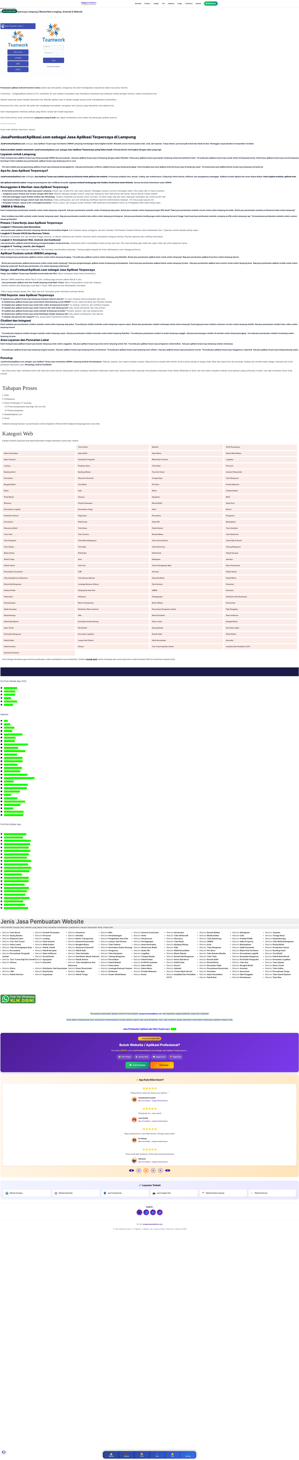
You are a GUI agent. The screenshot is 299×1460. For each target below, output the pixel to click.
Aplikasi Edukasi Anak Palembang (16, 864)
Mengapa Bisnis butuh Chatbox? (16, 775)
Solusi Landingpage (11, 748)
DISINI (173, 1029)
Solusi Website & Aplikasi (13, 768)
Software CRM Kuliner (12, 791)
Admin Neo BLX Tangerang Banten (16, 888)
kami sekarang (96, 1020)
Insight (156, 3)
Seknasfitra (8, 731)
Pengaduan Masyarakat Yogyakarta (16, 871)
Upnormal (7, 698)
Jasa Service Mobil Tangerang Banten (17, 868)
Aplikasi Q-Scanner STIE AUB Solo (16, 881)
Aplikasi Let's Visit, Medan (13, 837)
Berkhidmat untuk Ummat (13, 758)
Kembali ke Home (7, 8)
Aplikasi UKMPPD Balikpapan (14, 885)
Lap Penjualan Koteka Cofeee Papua (17, 844)
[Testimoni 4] (160, 1170)
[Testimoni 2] (146, 1170)
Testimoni (188, 3)
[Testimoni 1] (138, 1170)
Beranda (138, 3)
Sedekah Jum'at (10, 738)
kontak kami (91, 659)
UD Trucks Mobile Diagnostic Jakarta (17, 841)
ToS (163, 3)
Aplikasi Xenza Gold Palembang (16, 908)
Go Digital (7, 795)
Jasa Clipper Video (11, 765)
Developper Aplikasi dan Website (16, 785)
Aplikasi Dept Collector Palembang (16, 854)
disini (194, 370)
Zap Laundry (8, 705)
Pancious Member (10, 701)
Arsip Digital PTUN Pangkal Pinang (16, 848)
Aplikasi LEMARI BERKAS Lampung (16, 878)
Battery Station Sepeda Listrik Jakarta (17, 861)
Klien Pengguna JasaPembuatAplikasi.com (19, 778)
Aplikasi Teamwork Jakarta (13, 901)
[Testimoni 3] (153, 1170)
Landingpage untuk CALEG (13, 812)
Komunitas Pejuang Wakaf (13, 761)
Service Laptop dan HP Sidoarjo (15, 858)
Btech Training (9, 728)
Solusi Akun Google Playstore (14, 751)
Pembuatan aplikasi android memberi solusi (20, 88)
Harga (180, 3)
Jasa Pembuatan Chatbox (13, 734)
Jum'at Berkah (9, 741)
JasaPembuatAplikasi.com (25, 137)
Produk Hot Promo (10, 798)
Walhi (6, 721)
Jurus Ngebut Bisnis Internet (14, 802)
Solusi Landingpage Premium (14, 905)
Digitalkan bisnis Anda (12, 805)
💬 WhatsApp (211, 3)
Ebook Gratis (8, 808)
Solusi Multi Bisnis (10, 754)
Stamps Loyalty (9, 695)
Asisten (198, 3)
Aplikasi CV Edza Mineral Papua (15, 891)
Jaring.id (7, 724)
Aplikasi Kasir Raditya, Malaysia (15, 834)
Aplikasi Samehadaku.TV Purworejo (17, 898)
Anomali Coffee (9, 691)
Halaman (171, 3)
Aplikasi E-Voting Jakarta (13, 874)
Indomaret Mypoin (10, 688)
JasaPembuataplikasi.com (12, 361)
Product (147, 3)
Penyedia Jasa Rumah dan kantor (16, 744)
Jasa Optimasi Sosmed (12, 771)
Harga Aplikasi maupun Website (15, 788)
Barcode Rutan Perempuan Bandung (17, 851)
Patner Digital (9, 781)
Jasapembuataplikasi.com (150, 1013)
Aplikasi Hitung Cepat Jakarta (14, 895)
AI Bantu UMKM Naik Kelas (13, 815)
